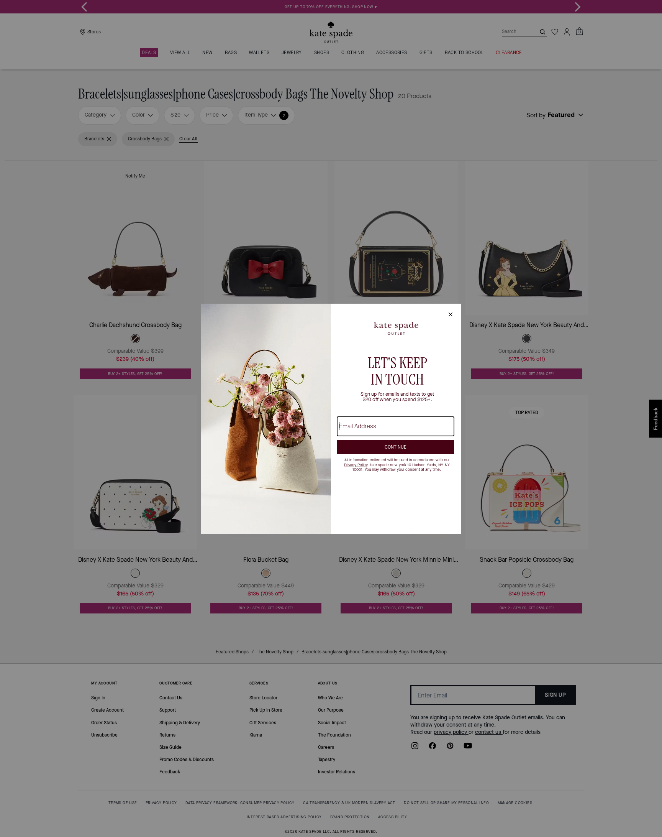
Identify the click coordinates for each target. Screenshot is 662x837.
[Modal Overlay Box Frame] (331, 419)
